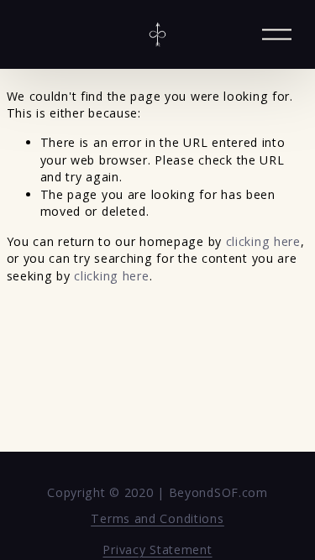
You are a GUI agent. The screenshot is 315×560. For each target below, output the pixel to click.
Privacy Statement (157, 549)
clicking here (263, 241)
